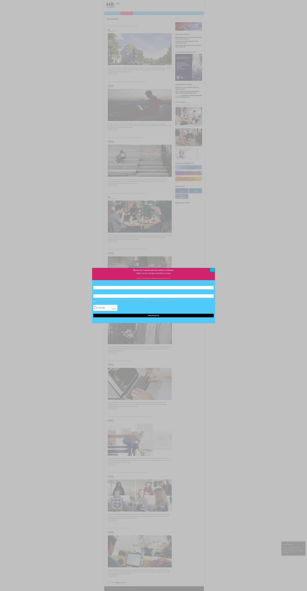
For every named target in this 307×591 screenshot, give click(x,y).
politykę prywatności (169, 301)
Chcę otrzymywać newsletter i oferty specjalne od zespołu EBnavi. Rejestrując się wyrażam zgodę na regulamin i (135, 301)
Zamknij (212, 270)
